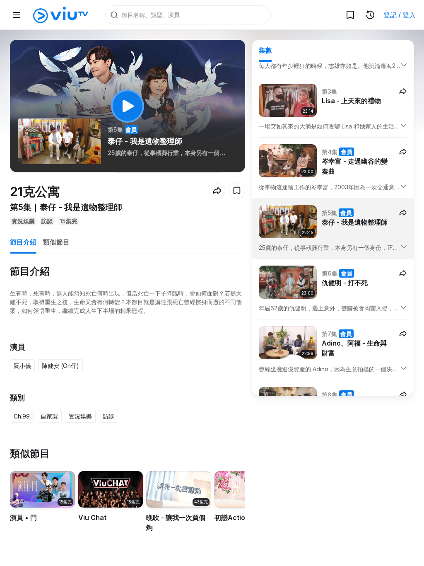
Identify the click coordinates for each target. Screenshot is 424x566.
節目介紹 (23, 242)
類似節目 (56, 242)
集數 (265, 50)
